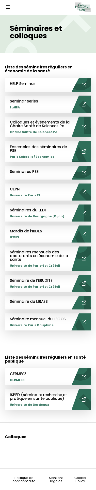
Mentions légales (56, 479)
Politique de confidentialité (24, 479)
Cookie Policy (80, 479)
